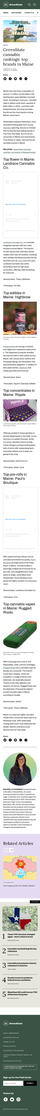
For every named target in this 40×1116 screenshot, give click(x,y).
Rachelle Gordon (10, 70)
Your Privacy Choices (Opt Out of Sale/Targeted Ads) (19, 1067)
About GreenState (11, 1033)
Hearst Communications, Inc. (18, 1109)
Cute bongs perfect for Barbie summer (19, 886)
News (5, 13)
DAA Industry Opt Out (12, 1061)
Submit (30, 1083)
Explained (16, 13)
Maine (5, 45)
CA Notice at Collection (13, 1050)
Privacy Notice (9, 1046)
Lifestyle (29, 13)
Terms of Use (9, 1042)
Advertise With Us (11, 1037)
